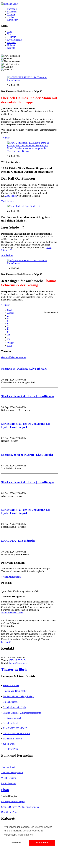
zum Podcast (7, 255)
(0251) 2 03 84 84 (17, 660)
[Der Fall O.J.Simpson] (29, 151)
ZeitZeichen (11, 196)
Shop (5, 790)
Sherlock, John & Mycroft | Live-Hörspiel (27, 454)
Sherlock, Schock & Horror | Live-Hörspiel (27, 396)
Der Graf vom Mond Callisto (16, 733)
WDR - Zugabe (8, 778)
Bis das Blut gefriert (12, 738)
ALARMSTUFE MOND (15, 728)
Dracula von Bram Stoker (15, 691)
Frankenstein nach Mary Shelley (18, 696)
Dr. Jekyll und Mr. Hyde (14, 707)
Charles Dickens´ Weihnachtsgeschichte (22, 713)
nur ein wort (8, 743)
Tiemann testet (8, 767)
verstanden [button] (42, 842)
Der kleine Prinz (10, 749)
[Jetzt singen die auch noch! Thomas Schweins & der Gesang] (29, 263)
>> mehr (5, 137)
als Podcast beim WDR (12, 612)
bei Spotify (6, 642)
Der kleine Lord (10, 723)
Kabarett (11, 45)
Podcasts (11, 42)
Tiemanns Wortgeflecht (12, 772)
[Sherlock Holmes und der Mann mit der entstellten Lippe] (29, 80)
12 (8, 340)
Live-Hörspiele (14, 39)
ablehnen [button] (16, 842)
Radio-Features (8, 783)
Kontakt (11, 48)
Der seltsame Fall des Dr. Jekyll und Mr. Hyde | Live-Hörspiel (26, 425)
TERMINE (12, 37)
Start (9, 31)
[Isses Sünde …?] (23, 206)
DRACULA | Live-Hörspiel (18, 540)
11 (8, 337)
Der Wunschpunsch (12, 718)
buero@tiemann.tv (18, 663)
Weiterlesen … (8, 201)
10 (8, 334)
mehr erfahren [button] (25, 834)
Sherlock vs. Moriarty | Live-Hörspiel (24, 368)
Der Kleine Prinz (9, 812)
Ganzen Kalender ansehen (13, 357)
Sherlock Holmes (11, 685)
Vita (9, 34)
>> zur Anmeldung (11, 576)
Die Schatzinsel (10, 702)
